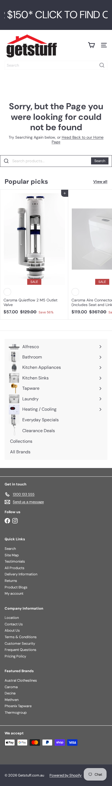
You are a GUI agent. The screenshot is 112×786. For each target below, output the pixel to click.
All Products (14, 568)
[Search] (102, 65)
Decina (10, 693)
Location (12, 617)
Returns (11, 580)
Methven (11, 699)
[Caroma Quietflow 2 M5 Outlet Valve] (34, 254)
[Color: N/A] (7, 292)
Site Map (12, 555)
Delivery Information (21, 574)
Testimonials (15, 561)
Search (99, 161)
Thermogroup (16, 712)
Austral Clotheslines (21, 680)
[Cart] (91, 45)
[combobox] (56, 65)
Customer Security (20, 643)
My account (14, 593)
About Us (12, 630)
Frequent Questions (20, 649)
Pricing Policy (15, 656)
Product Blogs (16, 587)
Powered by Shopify (65, 775)
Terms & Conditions (21, 637)
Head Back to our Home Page (78, 139)
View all (100, 181)
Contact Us (14, 624)
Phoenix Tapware (18, 706)
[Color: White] (75, 292)
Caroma (11, 687)
